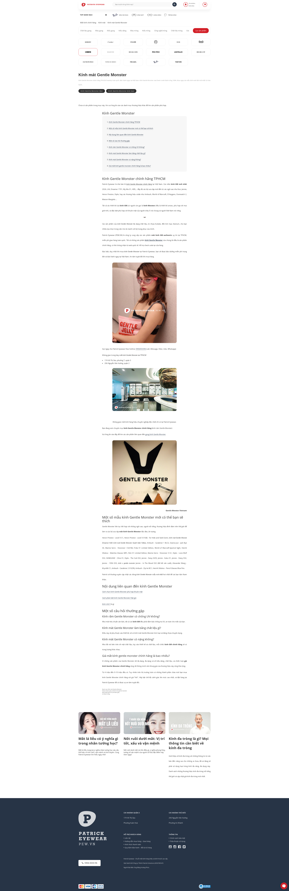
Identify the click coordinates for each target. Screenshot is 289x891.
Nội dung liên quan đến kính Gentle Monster (126, 134)
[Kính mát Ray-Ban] (155, 62)
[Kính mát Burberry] (88, 42)
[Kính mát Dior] (178, 42)
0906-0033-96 (91, 863)
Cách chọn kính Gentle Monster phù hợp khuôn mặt (122, 592)
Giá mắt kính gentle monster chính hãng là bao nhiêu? (130, 166)
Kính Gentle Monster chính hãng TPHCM (124, 122)
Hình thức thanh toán (133, 844)
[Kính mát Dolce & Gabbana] (201, 42)
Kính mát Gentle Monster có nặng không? (125, 159)
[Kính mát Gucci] (110, 52)
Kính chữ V (106, 604)
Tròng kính (172, 15)
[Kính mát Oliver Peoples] (88, 62)
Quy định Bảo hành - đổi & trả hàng (138, 848)
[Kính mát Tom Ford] (178, 62)
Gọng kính (157, 15)
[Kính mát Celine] (133, 42)
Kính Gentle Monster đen (92, 91)
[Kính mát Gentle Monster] (88, 52)
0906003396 (141, 349)
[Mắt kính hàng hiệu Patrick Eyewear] (93, 4)
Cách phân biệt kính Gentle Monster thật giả (119, 598)
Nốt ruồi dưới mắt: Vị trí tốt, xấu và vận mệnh (144, 741)
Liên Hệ (127, 838)
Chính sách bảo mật (177, 838)
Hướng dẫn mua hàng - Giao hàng (137, 841)
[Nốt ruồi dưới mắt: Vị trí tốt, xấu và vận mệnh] (144, 723)
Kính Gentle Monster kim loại (121, 91)
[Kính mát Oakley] (201, 52)
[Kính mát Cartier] (110, 42)
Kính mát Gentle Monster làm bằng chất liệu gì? (127, 153)
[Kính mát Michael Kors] (133, 52)
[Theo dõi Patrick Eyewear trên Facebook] (180, 847)
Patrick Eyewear (129, 859)
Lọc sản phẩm (200, 30)
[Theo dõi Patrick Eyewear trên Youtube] (171, 847)
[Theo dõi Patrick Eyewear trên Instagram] (175, 847)
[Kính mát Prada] (133, 62)
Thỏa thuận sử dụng (177, 841)
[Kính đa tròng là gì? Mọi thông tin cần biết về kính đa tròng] (190, 723)
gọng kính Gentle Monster (155, 434)
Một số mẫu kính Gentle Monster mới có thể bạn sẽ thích (131, 128)
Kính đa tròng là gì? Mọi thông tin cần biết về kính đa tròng (189, 743)
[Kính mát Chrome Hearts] (155, 42)
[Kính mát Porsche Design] (110, 62)
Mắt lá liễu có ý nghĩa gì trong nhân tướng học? (98, 741)
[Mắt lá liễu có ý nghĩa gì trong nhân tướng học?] (99, 723)
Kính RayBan (123, 15)
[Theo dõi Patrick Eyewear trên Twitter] (184, 847)
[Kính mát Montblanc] (178, 52)
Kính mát (140, 15)
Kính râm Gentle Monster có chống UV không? (127, 147)
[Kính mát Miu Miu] (155, 52)
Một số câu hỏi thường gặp (119, 141)
